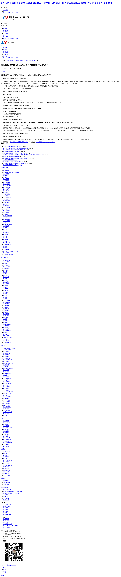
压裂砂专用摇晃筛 (7, 216)
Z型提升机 (6, 446)
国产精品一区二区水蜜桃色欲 (10, 251)
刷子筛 (5, 229)
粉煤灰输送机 (6, 386)
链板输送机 (6, 408)
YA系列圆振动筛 (7, 335)
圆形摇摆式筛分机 (7, 224)
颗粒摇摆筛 (6, 204)
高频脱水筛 (6, 312)
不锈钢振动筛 (6, 217)
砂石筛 (5, 275)
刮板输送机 (6, 413)
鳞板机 (5, 415)
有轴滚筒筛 (6, 305)
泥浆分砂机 (6, 265)
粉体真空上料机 (7, 393)
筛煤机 (5, 322)
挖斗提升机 (6, 426)
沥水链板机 (6, 370)
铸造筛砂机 (6, 268)
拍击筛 (5, 231)
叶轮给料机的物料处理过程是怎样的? (19, 142)
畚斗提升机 (6, 429)
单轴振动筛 (6, 290)
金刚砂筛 (5, 214)
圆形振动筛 (6, 253)
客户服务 (5, 36)
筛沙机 (5, 320)
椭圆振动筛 (6, 315)
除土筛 (5, 272)
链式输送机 (6, 351)
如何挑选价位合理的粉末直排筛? (11, 156)
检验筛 (5, 227)
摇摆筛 (5, 241)
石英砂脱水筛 (6, 300)
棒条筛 (5, 332)
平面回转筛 (6, 234)
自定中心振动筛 (7, 324)
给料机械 (3, 449)
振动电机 (3, 478)
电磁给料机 (6, 472)
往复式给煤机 (6, 475)
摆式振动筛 (6, 212)
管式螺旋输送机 (7, 407)
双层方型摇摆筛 (7, 185)
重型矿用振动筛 (4, 257)
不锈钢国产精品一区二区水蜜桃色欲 (12, 172)
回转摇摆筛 (6, 179)
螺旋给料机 (6, 455)
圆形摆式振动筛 (7, 219)
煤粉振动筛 (6, 329)
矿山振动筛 (6, 327)
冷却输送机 (6, 385)
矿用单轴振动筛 (7, 330)
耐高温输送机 (6, 403)
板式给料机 (6, 463)
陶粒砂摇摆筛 (6, 184)
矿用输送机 (6, 371)
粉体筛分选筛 (6, 260)
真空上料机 (6, 500)
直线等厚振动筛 (7, 342)
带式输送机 (6, 361)
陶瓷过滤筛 (6, 192)
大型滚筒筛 (6, 292)
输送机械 (3, 345)
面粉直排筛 (6, 195)
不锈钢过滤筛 (6, 194)
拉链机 (5, 375)
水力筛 (5, 278)
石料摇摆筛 (6, 199)
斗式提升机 (6, 444)
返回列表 (3, 71)
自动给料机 (6, 456)
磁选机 (5, 293)
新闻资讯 (27, 60)
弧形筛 (5, 339)
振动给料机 (6, 473)
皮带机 (5, 395)
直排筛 (5, 236)
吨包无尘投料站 (7, 489)
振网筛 (5, 298)
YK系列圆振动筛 (7, 337)
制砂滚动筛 (6, 270)
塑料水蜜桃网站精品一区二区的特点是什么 (14, 153)
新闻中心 (5, 31)
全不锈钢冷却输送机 (8, 391)
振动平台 (5, 496)
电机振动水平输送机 (8, 368)
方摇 (4, 222)
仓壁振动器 (6, 498)
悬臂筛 (5, 319)
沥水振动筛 (6, 246)
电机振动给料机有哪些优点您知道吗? (45, 142)
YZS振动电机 (6, 482)
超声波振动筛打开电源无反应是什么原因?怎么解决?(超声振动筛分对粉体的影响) (23, 155)
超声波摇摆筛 (6, 182)
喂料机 (5, 458)
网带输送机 (6, 354)
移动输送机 (6, 398)
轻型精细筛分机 (4, 167)
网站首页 (5, 28)
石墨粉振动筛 (6, 187)
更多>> (7, 143)
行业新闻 (32, 60)
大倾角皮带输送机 (7, 412)
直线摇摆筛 (6, 209)
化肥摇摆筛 (6, 202)
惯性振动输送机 (7, 402)
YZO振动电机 (6, 484)
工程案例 (5, 33)
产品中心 (5, 30)
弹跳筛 (5, 287)
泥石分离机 (6, 277)
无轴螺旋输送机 (7, 349)
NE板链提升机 (7, 437)
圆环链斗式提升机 (7, 442)
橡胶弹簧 (5, 495)
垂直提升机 (6, 421)
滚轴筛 (5, 177)
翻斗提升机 (6, 436)
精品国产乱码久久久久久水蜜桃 (11, 493)
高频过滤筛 (6, 239)
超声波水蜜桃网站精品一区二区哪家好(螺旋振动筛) (16, 148)
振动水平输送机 (7, 396)
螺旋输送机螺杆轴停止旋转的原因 (11, 151)
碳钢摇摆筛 (6, 205)
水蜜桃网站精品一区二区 (9, 254)
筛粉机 (5, 237)
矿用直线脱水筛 (7, 302)
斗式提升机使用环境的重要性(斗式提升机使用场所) (16, 158)
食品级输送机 (6, 381)
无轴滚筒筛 (6, 307)
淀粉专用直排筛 (7, 197)
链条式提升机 (6, 422)
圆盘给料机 (6, 461)
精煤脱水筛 (6, 309)
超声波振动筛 (6, 242)
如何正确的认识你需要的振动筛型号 (12, 161)
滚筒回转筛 (6, 303)
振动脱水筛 (6, 340)
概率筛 (5, 280)
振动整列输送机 (7, 373)
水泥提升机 (6, 432)
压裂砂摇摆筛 (6, 200)
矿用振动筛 (6, 314)
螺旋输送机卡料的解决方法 (10, 160)
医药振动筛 (6, 170)
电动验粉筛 (6, 175)
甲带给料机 (6, 466)
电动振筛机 (6, 174)
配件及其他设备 (4, 487)
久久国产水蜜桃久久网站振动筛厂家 (15, 60)
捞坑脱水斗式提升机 (8, 427)
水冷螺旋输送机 (7, 378)
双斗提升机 (6, 434)
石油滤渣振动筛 (7, 244)
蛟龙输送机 (6, 388)
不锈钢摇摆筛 (6, 211)
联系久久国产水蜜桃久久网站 (10, 13)
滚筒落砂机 (6, 282)
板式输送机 (6, 376)
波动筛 (5, 297)
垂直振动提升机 (7, 441)
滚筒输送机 (6, 356)
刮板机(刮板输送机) (8, 363)
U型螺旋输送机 (7, 405)
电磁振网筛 (6, 317)
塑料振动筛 (6, 189)
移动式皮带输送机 (7, 360)
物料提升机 (6, 424)
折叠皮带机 (6, 380)
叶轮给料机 (6, 468)
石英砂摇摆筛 (6, 207)
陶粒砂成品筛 (6, 267)
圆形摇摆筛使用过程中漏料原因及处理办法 (14, 149)
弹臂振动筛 (6, 288)
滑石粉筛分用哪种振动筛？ (12, 165)
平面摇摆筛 (6, 180)
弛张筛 (5, 295)
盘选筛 (5, 273)
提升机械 (3, 418)
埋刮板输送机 (6, 353)
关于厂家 (5, 10)
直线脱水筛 (6, 310)
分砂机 (5, 263)
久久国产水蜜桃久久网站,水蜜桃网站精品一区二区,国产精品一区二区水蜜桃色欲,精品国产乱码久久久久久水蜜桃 (56, 3)
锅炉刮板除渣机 (7, 366)
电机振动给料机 (7, 470)
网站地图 (3, 575)
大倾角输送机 (6, 358)
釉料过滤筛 (6, 190)
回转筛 (5, 247)
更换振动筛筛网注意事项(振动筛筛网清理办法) (14, 163)
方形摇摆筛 (6, 226)
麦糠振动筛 (6, 249)
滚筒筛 (5, 334)
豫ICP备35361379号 (11, 565)
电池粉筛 (5, 285)
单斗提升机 (6, 431)
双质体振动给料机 (7, 465)
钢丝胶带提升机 (7, 439)
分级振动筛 (6, 261)
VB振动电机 (6, 480)
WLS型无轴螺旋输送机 (9, 348)
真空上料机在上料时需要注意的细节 (12, 146)
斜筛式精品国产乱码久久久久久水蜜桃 (12, 491)
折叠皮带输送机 (7, 400)
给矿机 (5, 453)
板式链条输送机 (7, 383)
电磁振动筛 (6, 283)
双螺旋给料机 (6, 451)
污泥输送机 (6, 365)
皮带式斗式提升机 (7, 460)
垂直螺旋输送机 (7, 390)
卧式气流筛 (6, 232)
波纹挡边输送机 (7, 410)
